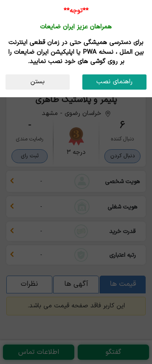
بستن (37, 82)
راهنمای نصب (114, 82)
